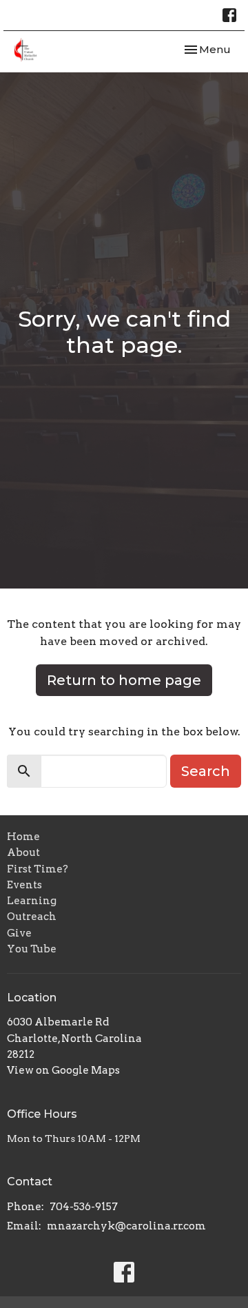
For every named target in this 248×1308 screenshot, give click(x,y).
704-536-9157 (84, 1206)
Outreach (31, 916)
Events (24, 885)
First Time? (37, 869)
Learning (31, 901)
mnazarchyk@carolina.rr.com (126, 1226)
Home (23, 836)
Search (205, 771)
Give (19, 933)
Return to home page (124, 680)
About (23, 852)
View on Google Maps (63, 1070)
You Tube (31, 949)
